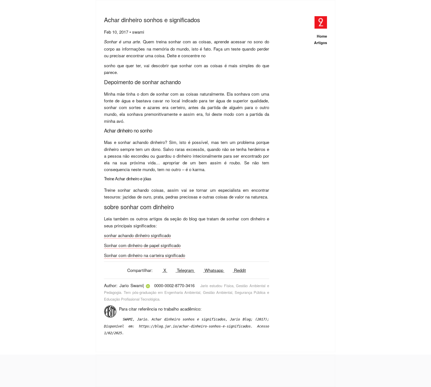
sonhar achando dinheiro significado (137, 235)
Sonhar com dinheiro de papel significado (142, 245)
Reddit (239, 270)
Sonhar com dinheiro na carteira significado (144, 255)
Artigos (320, 42)
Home (322, 36)
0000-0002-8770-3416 (174, 285)
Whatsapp (213, 270)
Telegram (185, 270)
